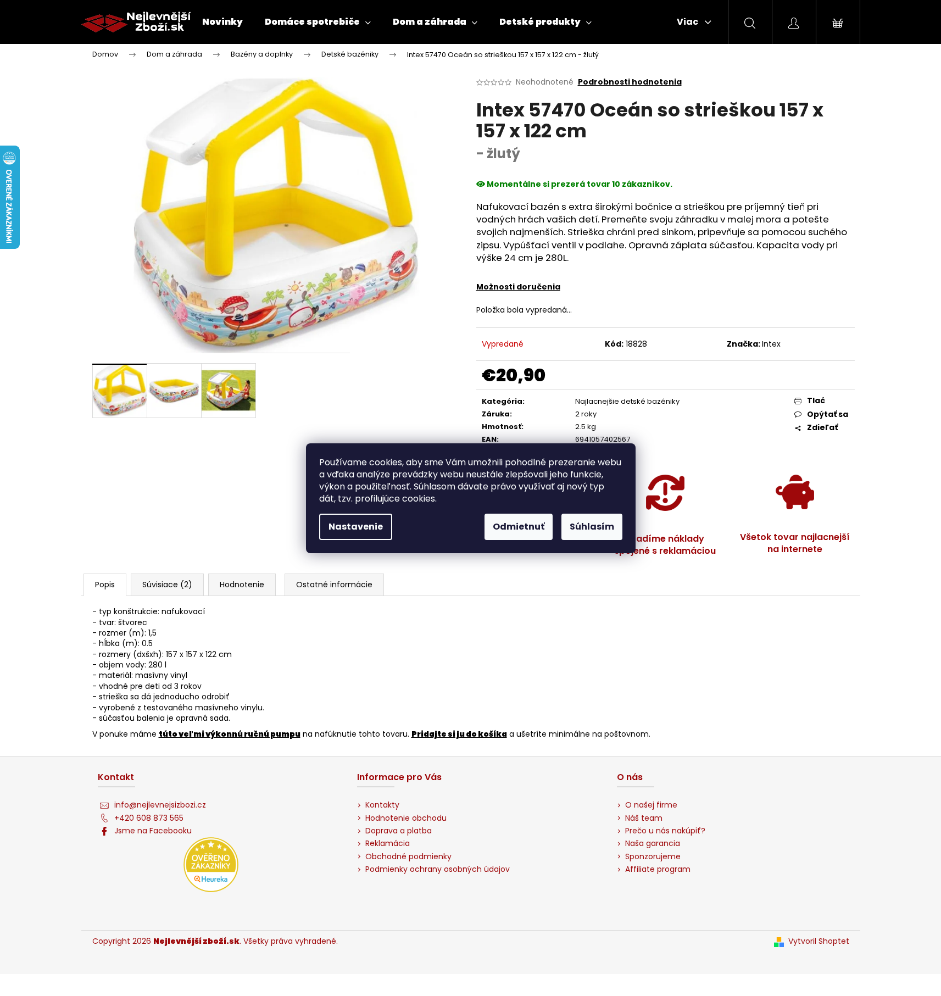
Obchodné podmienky (408, 857)
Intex (771, 343)
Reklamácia (387, 843)
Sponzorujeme (653, 857)
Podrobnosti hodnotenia (630, 82)
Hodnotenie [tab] (242, 584)
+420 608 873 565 (148, 818)
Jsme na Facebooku (153, 831)
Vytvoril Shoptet (818, 941)
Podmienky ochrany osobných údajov (437, 869)
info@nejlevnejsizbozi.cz (160, 805)
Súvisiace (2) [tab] (167, 584)
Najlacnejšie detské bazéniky (627, 401)
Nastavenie (355, 526)
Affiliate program (658, 869)
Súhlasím (592, 526)
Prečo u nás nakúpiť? (665, 831)
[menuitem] (222, 22)
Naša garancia (652, 843)
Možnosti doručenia (518, 286)
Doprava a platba (398, 831)
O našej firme (651, 805)
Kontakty (382, 805)
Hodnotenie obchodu (406, 818)
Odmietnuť (518, 526)
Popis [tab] (105, 584)
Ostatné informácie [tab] (334, 584)
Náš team (643, 818)
